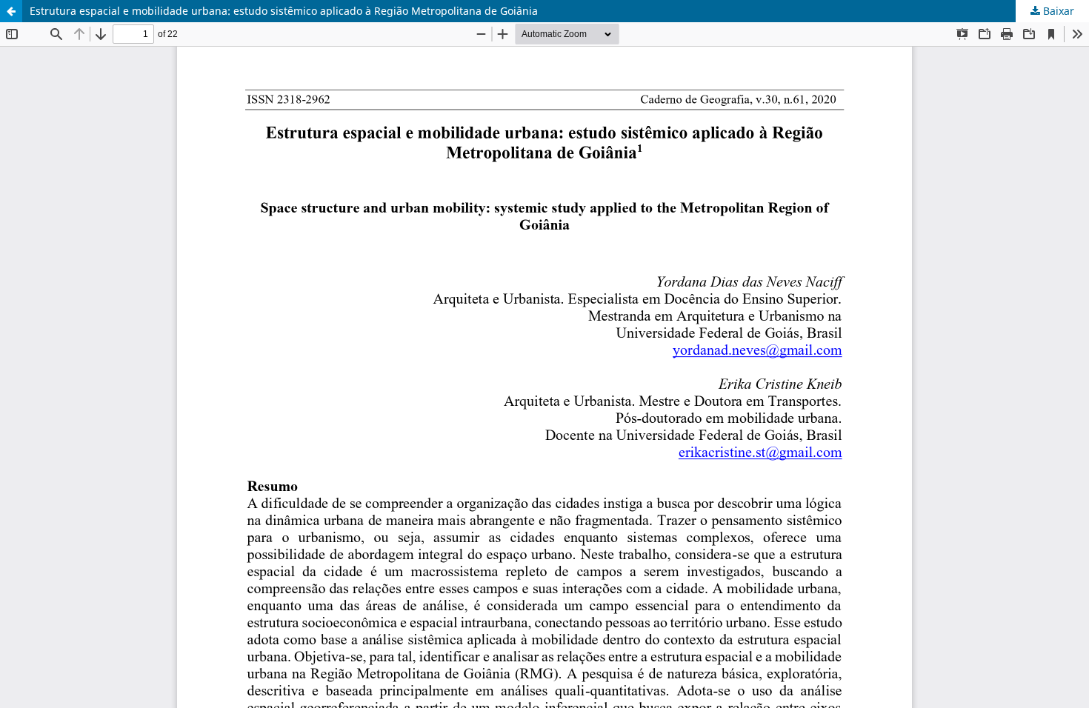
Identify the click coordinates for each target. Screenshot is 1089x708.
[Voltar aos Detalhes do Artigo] (11, 11)
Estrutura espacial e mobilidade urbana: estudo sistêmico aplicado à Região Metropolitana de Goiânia (284, 11)
